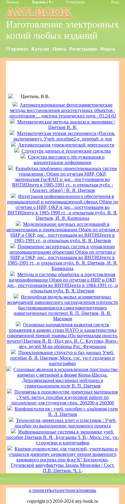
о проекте (39, 490)
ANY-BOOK (39, 11)
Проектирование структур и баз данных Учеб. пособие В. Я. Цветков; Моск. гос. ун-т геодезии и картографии (62, 358)
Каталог (40, 48)
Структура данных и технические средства (66, 150)
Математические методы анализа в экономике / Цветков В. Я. (66, 124)
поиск (72, 490)
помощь (88, 490)
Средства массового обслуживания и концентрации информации (66, 159)
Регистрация (75, 2)
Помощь (12, 2)
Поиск (59, 48)
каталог (58, 490)
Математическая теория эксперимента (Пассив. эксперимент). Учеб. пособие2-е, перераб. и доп (64, 136)
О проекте (17, 48)
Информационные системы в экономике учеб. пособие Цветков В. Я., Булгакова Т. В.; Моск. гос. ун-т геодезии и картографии (62, 437)
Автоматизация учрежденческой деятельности (66, 144)
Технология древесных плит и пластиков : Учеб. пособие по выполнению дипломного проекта (66, 423)
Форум (107, 48)
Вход (115, 2)
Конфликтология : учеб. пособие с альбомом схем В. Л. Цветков (66, 411)
